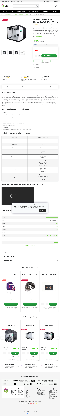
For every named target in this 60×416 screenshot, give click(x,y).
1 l (7, 292)
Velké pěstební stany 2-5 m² (52, 217)
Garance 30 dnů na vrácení (52, 395)
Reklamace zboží (29, 394)
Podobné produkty (52, 86)
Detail (11, 304)
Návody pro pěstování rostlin (41, 391)
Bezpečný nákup (52, 398)
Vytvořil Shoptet (30, 413)
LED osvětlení (17, 104)
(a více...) (36, 376)
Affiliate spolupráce (29, 397)
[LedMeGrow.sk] (25, 404)
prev (2, 337)
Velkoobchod (28, 396)
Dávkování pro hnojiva (41, 394)
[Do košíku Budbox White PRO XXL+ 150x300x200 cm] (34, 353)
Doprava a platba (14, 86)
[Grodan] (34, 384)
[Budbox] (45, 384)
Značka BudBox (33, 86)
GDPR (27, 392)
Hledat (37, 6)
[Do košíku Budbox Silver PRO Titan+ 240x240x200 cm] (53, 353)
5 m (28, 292)
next (57, 337)
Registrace (56, 1)
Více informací (39, 36)
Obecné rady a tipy (40, 392)
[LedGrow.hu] (33, 404)
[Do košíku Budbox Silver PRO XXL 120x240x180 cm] (15, 353)
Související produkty (42, 86)
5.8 (57, 232)
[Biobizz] (51, 384)
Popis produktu (5, 86)
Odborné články (40, 393)
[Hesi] (38, 380)
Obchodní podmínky (30, 391)
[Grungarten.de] (28, 404)
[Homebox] (22, 384)
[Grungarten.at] (31, 404)
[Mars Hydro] (10, 384)
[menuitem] (6, 11)
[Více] (55, 11)
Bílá (57, 239)
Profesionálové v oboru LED (53, 397)
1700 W (56, 242)
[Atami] (57, 384)
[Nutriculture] (4, 384)
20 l (14, 292)
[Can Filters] (20, 380)
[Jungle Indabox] (16, 384)
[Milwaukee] (56, 380)
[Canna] (39, 384)
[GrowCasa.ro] (36, 404)
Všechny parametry (29, 245)
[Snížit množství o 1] (36, 56)
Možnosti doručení (55, 41)
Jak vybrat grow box (24, 86)
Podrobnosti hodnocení (48, 24)
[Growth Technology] (32, 380)
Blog (18, 1)
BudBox (37, 67)
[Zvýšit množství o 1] (39, 56)
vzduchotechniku (28, 104)
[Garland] (26, 380)
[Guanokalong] (28, 384)
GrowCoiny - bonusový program (53, 391)
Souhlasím (42, 210)
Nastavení (17, 210)
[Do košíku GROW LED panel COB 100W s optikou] (53, 304)
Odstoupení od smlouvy (30, 395)
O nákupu (13, 1)
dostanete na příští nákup (43, 44)
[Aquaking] (3, 380)
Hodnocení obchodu (5, 1)
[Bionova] (15, 380)
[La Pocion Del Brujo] (50, 380)
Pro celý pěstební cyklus (52, 236)
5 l (9, 292)
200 (57, 226)
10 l (11, 292)
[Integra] (44, 380)
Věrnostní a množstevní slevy (53, 393)
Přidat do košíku (49, 55)
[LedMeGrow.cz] (22, 404)
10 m (31, 292)
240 (57, 223)
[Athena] (9, 380)
